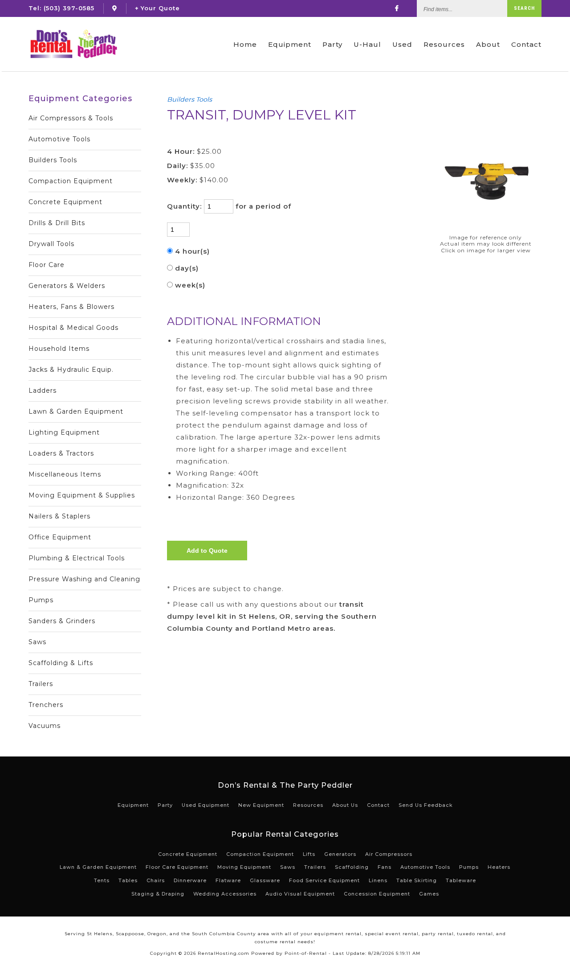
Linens (378, 880)
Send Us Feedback (426, 805)
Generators (340, 854)
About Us (345, 805)
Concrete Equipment (65, 202)
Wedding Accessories (224, 894)
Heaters (499, 867)
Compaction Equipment (70, 181)
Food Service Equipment (324, 880)
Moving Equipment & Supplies (81, 495)
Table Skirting (416, 880)
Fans (384, 867)
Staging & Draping (157, 894)
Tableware (461, 880)
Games (429, 894)
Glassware (265, 880)
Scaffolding (352, 867)
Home (245, 44)
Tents (102, 880)
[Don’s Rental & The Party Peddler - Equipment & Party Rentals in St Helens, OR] (73, 44)
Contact (526, 44)
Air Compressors (388, 854)
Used (402, 44)
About (488, 44)
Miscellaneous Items (64, 474)
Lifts (309, 854)
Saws (37, 642)
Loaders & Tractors (61, 453)
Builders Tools (52, 160)
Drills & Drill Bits (56, 223)
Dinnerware (190, 880)
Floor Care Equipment (177, 867)
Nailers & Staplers (59, 516)
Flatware (228, 880)
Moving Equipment (244, 867)
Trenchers (45, 705)
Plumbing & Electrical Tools (76, 558)
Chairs (156, 880)
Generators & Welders (66, 286)
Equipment (289, 44)
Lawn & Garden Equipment (75, 411)
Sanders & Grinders (61, 621)
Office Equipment (59, 537)
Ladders (42, 390)
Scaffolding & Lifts (60, 663)
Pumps (40, 600)
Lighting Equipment (64, 432)
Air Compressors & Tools (70, 118)
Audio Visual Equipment (300, 894)
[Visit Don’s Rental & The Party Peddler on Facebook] (397, 8)
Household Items (59, 349)
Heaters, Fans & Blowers (71, 307)
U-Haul (367, 44)
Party (332, 44)
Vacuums (44, 726)
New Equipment (261, 805)
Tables (128, 880)
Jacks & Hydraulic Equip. (71, 370)
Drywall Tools (51, 244)
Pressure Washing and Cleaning (84, 579)
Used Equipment (205, 805)
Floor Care (46, 265)
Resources (444, 44)
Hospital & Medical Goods (73, 328)
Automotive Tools (59, 139)
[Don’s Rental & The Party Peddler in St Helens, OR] (114, 8)
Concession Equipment (377, 894)
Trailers (40, 684)
